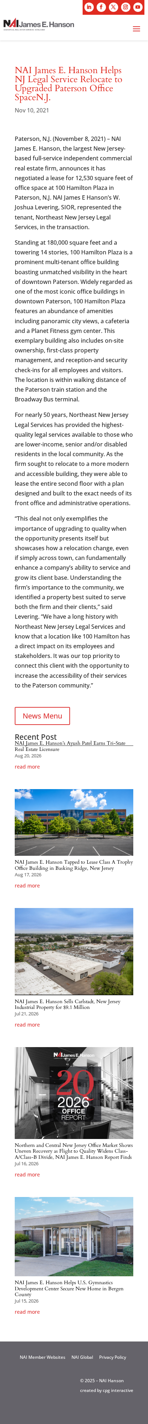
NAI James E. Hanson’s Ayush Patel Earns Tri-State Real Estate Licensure (70, 746)
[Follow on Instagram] (125, 7)
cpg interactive (118, 1390)
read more (27, 766)
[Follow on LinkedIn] (89, 7)
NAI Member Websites (42, 1357)
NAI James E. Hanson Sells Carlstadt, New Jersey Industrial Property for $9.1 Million (67, 1004)
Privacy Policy (112, 1357)
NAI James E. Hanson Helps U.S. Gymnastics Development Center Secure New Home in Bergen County (69, 1288)
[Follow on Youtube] (138, 7)
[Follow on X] (113, 7)
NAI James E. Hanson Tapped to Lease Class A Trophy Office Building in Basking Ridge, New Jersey (74, 865)
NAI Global (82, 1357)
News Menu (42, 716)
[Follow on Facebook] (101, 7)
